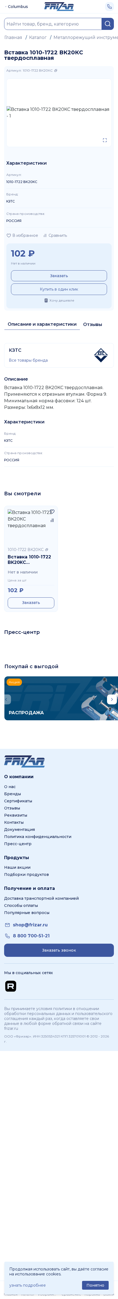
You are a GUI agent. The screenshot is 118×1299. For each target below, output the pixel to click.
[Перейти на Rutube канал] (10, 986)
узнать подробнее (27, 1285)
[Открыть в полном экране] (104, 140)
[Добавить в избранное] (52, 511)
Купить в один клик (59, 289)
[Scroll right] (112, 699)
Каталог (38, 37)
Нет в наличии (23, 263)
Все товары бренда (28, 360)
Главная (13, 37)
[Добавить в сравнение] (52, 520)
